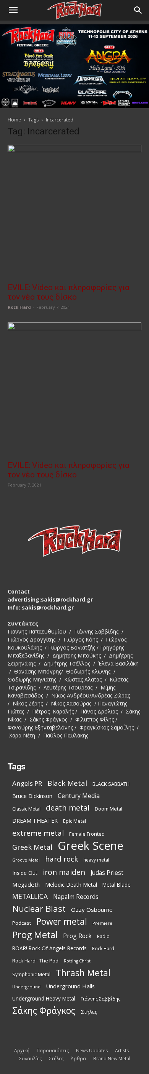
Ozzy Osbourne (92, 909)
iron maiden (64, 872)
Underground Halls (70, 986)
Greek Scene (90, 846)
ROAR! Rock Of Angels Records (49, 948)
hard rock (61, 859)
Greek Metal (32, 847)
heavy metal (96, 860)
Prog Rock (77, 936)
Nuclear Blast (39, 909)
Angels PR (27, 783)
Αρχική (21, 1050)
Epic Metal (74, 821)
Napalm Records (76, 897)
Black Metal (67, 783)
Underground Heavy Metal (43, 998)
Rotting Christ (77, 961)
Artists (122, 1050)
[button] (13, 10)
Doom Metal (108, 809)
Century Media (79, 796)
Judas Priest (107, 873)
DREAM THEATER (35, 820)
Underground (26, 986)
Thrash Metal (83, 973)
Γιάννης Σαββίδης (100, 999)
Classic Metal (26, 809)
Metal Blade (116, 884)
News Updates (92, 1050)
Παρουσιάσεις (53, 1050)
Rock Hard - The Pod (35, 960)
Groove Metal (26, 860)
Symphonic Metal (31, 974)
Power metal (61, 922)
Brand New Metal (111, 1058)
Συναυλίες (30, 1058)
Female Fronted (87, 834)
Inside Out (24, 872)
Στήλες (89, 1011)
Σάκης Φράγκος (43, 1011)
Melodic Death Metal (71, 884)
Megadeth (26, 884)
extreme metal (38, 833)
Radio (103, 936)
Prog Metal (35, 935)
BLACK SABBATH (111, 783)
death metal (67, 808)
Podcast (21, 922)
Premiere (102, 923)
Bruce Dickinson (32, 796)
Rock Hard (19, 307)
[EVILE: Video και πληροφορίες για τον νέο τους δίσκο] (74, 211)
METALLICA (30, 896)
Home (14, 119)
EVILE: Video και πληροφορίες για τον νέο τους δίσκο (69, 292)
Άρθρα (78, 1058)
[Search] (138, 10)
